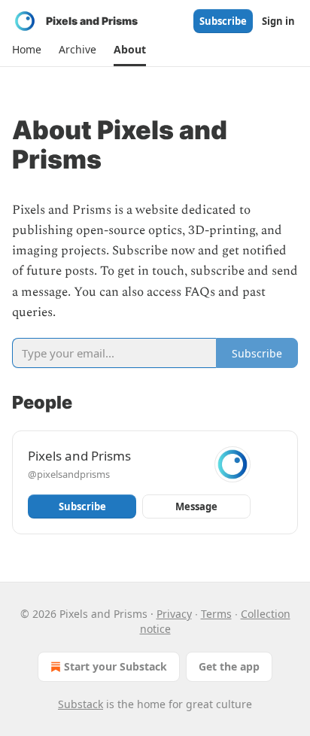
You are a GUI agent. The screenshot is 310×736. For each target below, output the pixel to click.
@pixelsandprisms (69, 474)
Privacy (174, 614)
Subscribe (223, 21)
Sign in (278, 21)
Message (196, 506)
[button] (26, 49)
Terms (216, 614)
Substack (80, 704)
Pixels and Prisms (79, 455)
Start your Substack (115, 666)
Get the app (229, 666)
